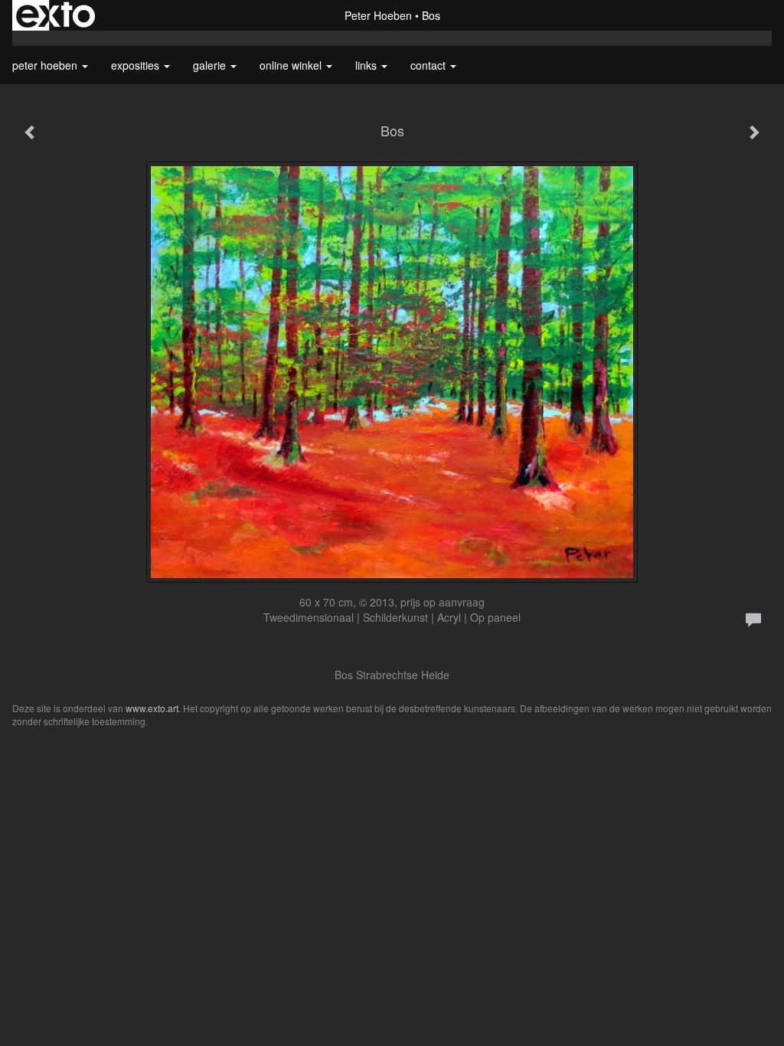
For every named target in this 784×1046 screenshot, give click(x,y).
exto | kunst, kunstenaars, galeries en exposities (55, 15)
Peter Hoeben (378, 15)
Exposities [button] (136, 65)
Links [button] (367, 65)
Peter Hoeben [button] (46, 65)
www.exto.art (152, 707)
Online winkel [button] (292, 65)
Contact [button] (429, 65)
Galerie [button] (211, 65)
